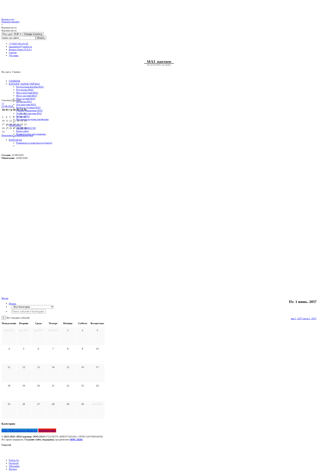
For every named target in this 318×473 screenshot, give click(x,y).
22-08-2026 (7, 106)
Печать (12, 303)
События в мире (47, 430)
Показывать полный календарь (17, 135)
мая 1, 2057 (297, 318)
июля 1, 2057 (310, 318)
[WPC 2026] (76, 439)
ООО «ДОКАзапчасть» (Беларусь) (19, 430)
